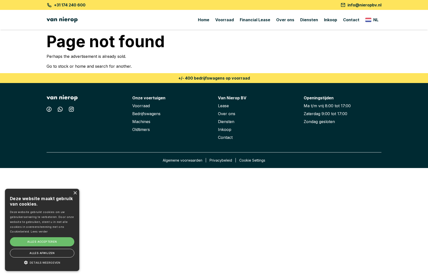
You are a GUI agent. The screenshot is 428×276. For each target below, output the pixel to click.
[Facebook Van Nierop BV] (50, 110)
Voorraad (224, 19)
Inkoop (330, 19)
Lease (223, 105)
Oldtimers (141, 129)
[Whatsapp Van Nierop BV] (61, 110)
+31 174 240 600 (69, 4)
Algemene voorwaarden (182, 160)
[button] (42, 262)
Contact (351, 19)
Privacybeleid (221, 160)
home (80, 66)
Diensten (309, 19)
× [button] (75, 193)
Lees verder (39, 231)
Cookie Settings (252, 160)
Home (203, 19)
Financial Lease (255, 19)
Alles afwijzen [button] (42, 253)
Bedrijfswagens (146, 113)
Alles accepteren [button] (42, 241)
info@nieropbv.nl (364, 4)
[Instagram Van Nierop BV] (71, 110)
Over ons (285, 19)
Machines (141, 121)
